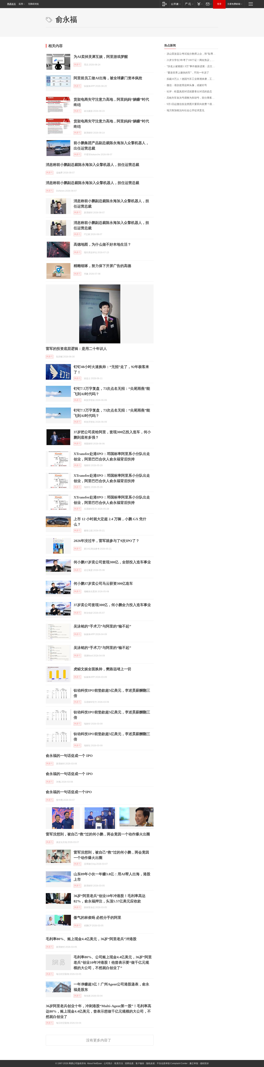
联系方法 (118, 1063)
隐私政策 (150, 1063)
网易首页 (11, 4)
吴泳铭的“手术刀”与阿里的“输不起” (102, 626)
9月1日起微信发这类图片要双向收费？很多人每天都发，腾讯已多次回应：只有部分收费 (192, 104)
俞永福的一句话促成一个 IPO (69, 756)
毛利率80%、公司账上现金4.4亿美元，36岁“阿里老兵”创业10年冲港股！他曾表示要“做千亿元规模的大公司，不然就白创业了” (113, 962)
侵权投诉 (204, 1063)
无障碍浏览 (33, 4)
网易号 (77, 64)
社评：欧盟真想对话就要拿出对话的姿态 (189, 91)
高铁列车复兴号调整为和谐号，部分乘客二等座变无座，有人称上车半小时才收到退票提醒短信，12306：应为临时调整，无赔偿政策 (192, 97)
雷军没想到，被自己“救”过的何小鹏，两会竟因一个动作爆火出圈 (98, 834)
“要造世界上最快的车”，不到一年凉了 (188, 72)
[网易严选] (188, 4)
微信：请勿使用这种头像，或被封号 (187, 85)
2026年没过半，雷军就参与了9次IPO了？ (106, 541)
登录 (219, 4)
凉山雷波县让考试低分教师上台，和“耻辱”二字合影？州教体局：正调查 (192, 53)
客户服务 (140, 1063)
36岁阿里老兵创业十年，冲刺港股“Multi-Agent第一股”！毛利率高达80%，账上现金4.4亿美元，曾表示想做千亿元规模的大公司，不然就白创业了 (98, 1011)
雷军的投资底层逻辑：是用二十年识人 (76, 349)
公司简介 (108, 1063)
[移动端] (164, 4)
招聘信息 (129, 1063)
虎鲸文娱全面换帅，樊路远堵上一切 (102, 669)
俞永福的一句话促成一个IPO (69, 792)
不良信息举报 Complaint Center (172, 1063)
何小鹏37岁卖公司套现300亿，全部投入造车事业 (112, 562)
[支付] (199, 4)
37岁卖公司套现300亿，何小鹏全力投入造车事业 (112, 605)
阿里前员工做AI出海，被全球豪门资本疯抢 (108, 78)
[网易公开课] (175, 4)
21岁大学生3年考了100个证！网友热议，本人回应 (192, 60)
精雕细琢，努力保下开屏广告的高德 (102, 266)
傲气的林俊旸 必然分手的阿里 (97, 917)
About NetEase (94, 1063)
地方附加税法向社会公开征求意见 (185, 110)
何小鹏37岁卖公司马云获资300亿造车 (103, 583)
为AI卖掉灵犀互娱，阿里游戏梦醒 (101, 57)
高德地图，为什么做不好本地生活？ (102, 244)
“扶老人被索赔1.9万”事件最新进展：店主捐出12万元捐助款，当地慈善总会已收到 (192, 66)
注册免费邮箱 (233, 4)
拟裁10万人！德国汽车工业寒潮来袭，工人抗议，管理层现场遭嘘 (192, 79)
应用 (21, 4)
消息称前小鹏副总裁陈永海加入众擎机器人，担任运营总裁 (92, 165)
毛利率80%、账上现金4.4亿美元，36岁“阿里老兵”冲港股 (91, 939)
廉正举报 (193, 1063)
